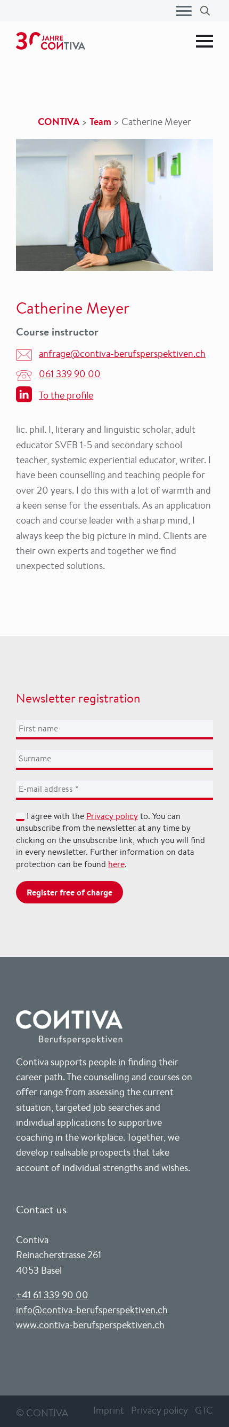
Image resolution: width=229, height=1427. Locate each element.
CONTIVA (58, 121)
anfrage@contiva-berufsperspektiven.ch (122, 353)
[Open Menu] (184, 11)
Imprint (108, 1410)
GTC (204, 1410)
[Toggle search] (205, 11)
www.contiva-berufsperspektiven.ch (90, 1324)
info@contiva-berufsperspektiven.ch (92, 1309)
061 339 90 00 (70, 373)
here (116, 864)
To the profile (66, 394)
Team (100, 121)
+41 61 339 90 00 (52, 1294)
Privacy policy (112, 816)
